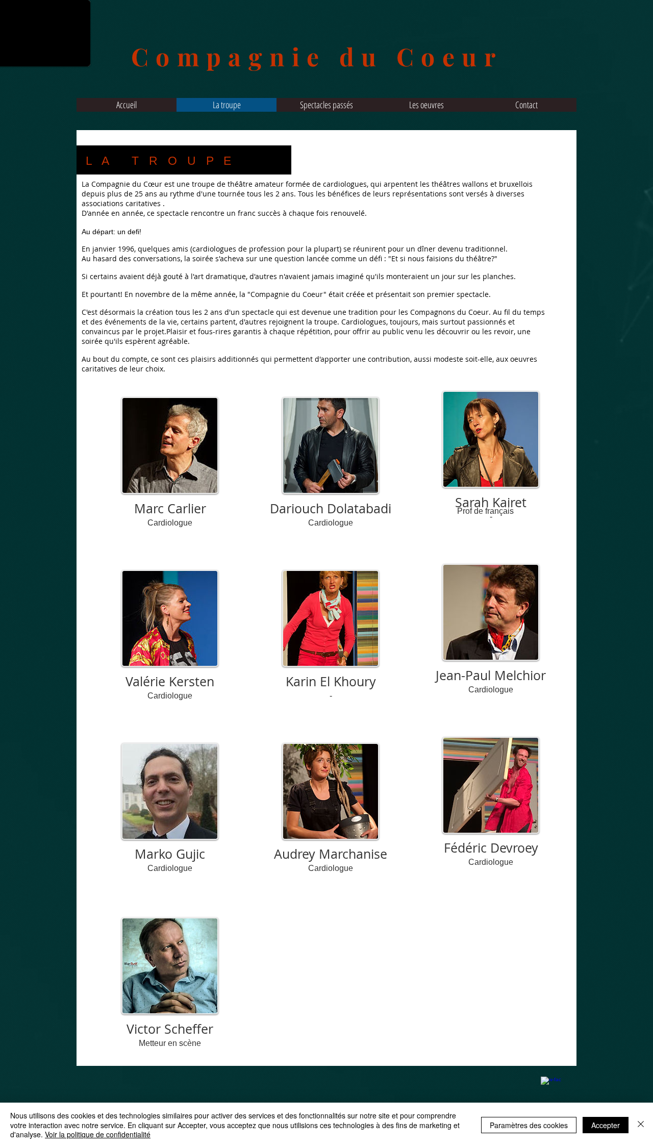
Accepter (605, 1125)
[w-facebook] (551, 1087)
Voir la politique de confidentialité (97, 1134)
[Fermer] (641, 1125)
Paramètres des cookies (529, 1125)
